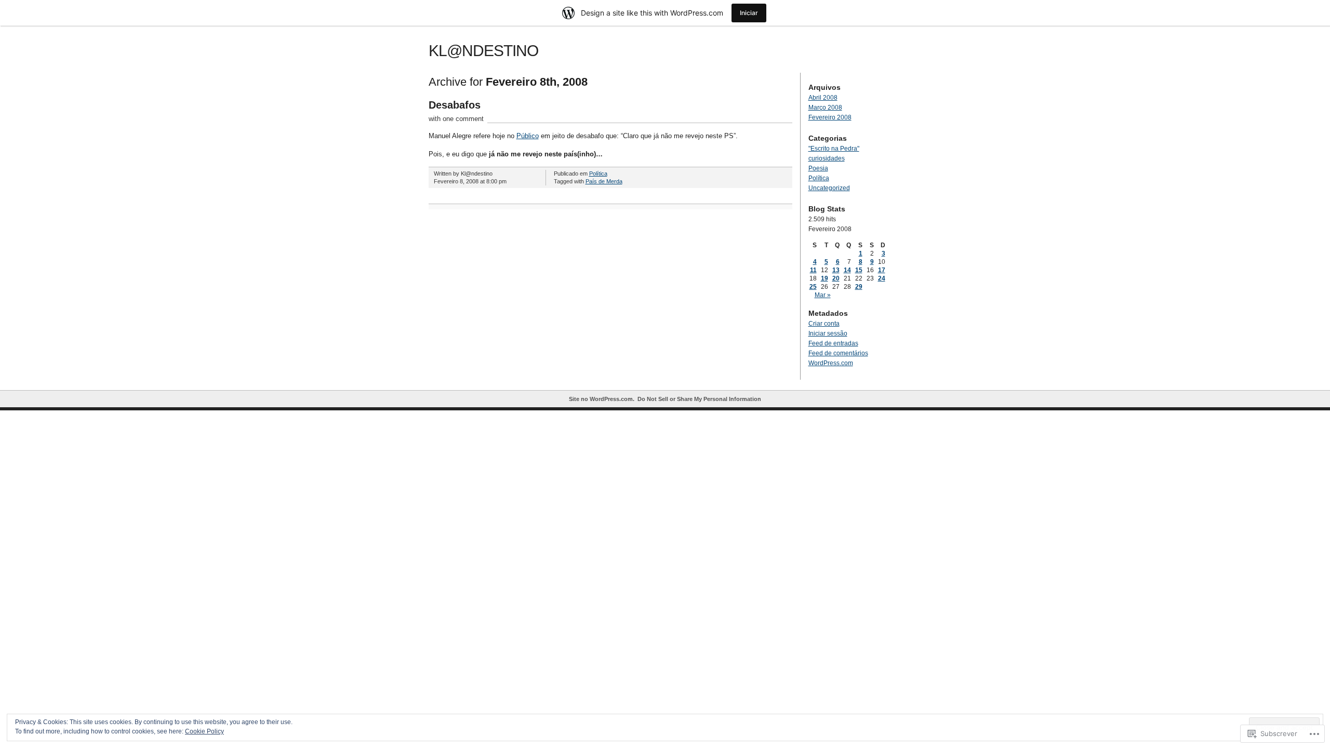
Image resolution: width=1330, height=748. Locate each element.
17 (881, 270)
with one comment (456, 119)
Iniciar (749, 13)
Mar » (823, 295)
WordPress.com (830, 363)
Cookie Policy (204, 731)
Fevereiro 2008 (830, 117)
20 (836, 278)
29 (858, 286)
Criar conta (824, 323)
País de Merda (604, 181)
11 (813, 270)
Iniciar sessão (827, 333)
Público (527, 136)
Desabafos (455, 105)
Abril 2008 (822, 97)
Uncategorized (829, 188)
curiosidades (826, 158)
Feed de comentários (838, 353)
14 (847, 270)
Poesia (818, 168)
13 (836, 270)
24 (881, 278)
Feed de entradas (833, 343)
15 (858, 270)
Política (598, 173)
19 (824, 278)
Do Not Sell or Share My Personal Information (699, 399)
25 (813, 286)
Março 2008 (825, 107)
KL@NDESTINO (483, 50)
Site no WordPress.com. (601, 399)
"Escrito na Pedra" (833, 148)
